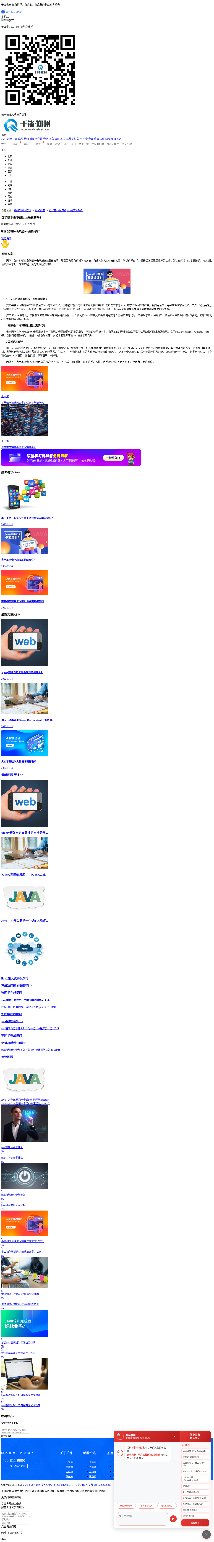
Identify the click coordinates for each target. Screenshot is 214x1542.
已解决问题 (8, 985)
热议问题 (7, 1057)
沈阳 (107, 138)
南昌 (119, 138)
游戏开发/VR (188, 1516)
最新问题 (7, 774)
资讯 (73, 144)
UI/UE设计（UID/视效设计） (195, 1498)
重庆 (96, 138)
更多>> (18, 774)
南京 (51, 138)
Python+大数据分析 (191, 1457)
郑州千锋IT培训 (22, 210)
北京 (3, 138)
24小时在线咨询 (17, 1466)
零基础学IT (113, 144)
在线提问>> (24, 985)
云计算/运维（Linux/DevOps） (191, 1478)
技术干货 (84, 144)
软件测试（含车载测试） (193, 1504)
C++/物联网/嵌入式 (191, 1492)
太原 (102, 138)
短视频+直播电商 (190, 1510)
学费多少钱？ (147, 1506)
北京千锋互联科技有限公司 (38, 1484)
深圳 (68, 138)
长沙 (31, 138)
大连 (9, 138)
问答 (65, 144)
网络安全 (187, 1486)
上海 (62, 138)
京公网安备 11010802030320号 (97, 1484)
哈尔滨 (39, 138)
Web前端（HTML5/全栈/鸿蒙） (194, 1464)
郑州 (79, 138)
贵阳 (113, 138)
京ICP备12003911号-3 (66, 1484)
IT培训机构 (97, 144)
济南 (57, 138)
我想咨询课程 (126, 1506)
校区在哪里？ (167, 1506)
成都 (20, 138)
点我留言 (195, 1523)
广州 (15, 138)
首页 (3, 144)
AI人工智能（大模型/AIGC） (195, 1471)
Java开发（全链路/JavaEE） (195, 1451)
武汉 (73, 138)
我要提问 (6, 238)
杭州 (26, 138)
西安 (85, 138)
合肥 (45, 138)
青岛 (90, 138)
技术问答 (40, 210)
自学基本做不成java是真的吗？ (66, 210)
